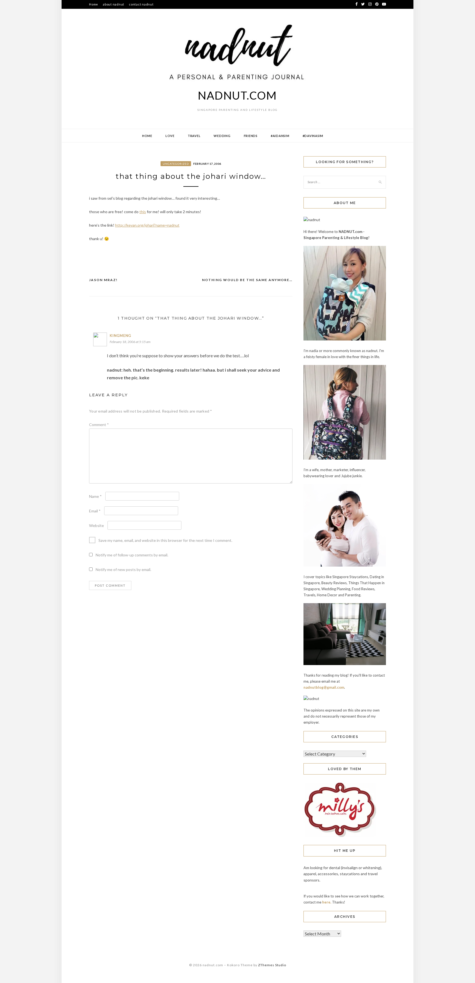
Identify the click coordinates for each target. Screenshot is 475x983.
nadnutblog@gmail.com (323, 687)
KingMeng (120, 335)
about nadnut (113, 4)
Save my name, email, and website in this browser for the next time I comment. (165, 540)
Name (95, 496)
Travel (194, 136)
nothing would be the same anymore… (247, 280)
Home (93, 4)
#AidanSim (280, 136)
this (142, 211)
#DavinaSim (313, 136)
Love (170, 136)
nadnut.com (237, 95)
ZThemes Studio (272, 965)
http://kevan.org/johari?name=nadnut (147, 225)
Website (96, 525)
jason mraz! (103, 280)
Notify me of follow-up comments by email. (132, 555)
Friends (251, 136)
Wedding (222, 136)
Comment (99, 424)
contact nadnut (141, 4)
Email (95, 511)
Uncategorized (176, 163)
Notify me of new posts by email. (123, 569)
